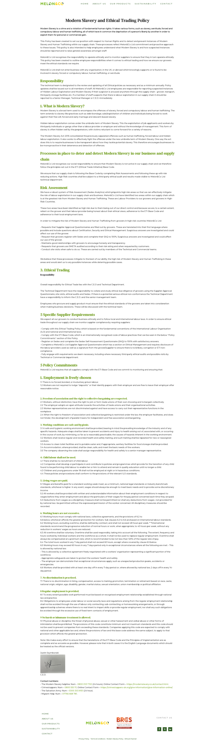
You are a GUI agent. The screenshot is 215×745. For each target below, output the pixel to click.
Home (85, 3)
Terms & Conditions (97, 739)
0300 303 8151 (76, 690)
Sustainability (145, 3)
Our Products (120, 3)
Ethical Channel (130, 739)
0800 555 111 (71, 687)
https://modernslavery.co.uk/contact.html (147, 684)
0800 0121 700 (84, 684)
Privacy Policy (84, 739)
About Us (99, 3)
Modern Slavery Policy (115, 739)
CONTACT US (164, 717)
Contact (166, 3)
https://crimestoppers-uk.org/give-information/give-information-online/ (136, 687)
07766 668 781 (69, 694)
